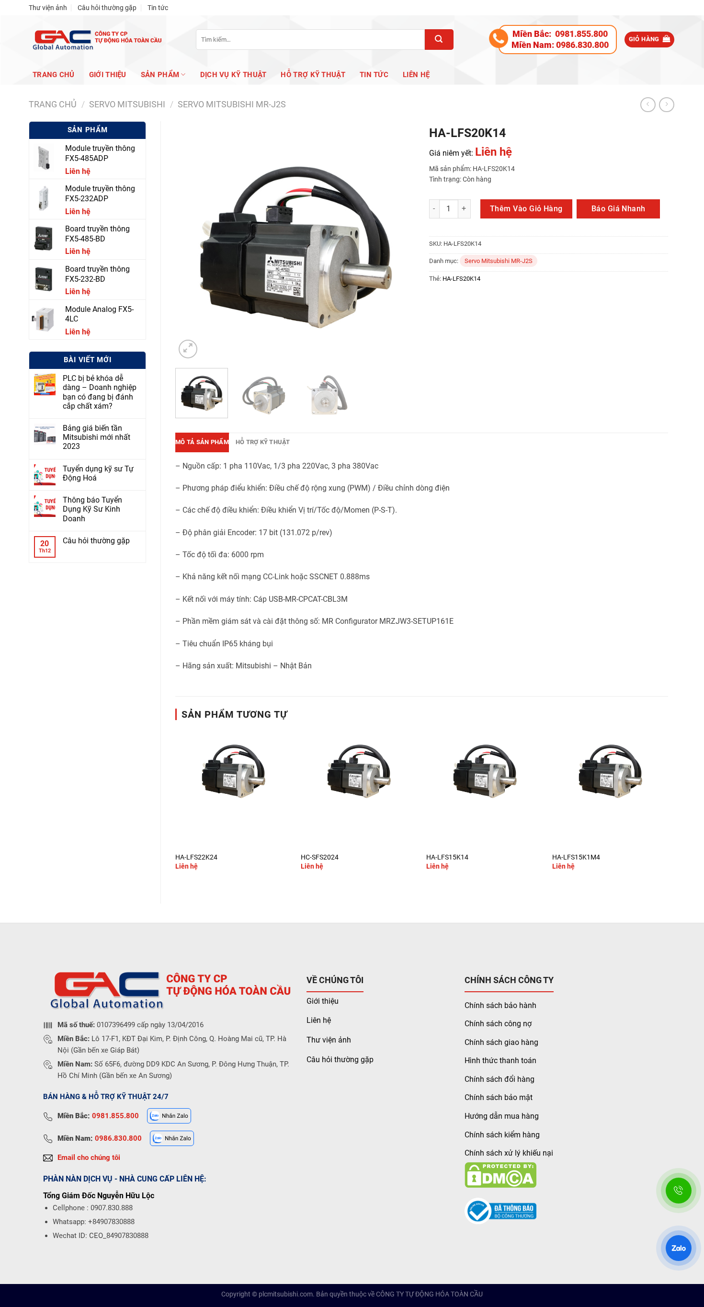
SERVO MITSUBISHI (127, 104)
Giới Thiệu (107, 74)
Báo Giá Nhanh (618, 208)
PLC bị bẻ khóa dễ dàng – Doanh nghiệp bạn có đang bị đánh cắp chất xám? (99, 392)
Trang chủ (54, 74)
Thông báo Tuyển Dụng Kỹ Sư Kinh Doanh (92, 509)
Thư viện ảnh (48, 7)
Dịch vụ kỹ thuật (233, 74)
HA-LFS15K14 (447, 857)
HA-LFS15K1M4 (576, 857)
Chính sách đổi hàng (499, 1079)
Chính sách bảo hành (500, 1005)
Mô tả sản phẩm (202, 442)
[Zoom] (188, 349)
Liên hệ (416, 74)
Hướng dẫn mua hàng (502, 1116)
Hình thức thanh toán (500, 1060)
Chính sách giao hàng (501, 1042)
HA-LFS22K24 (196, 857)
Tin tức (158, 7)
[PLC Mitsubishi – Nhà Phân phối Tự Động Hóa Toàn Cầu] (95, 39)
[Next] (397, 241)
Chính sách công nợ (498, 1023)
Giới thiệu (323, 1001)
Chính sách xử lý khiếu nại (509, 1153)
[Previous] (192, 241)
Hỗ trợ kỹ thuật (313, 74)
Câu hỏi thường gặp (107, 7)
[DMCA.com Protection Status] (500, 1174)
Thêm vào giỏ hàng (526, 208)
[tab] (202, 442)
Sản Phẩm (160, 74)
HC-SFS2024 (320, 857)
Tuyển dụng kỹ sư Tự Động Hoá (98, 473)
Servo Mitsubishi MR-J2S (232, 104)
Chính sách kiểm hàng (502, 1134)
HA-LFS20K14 (461, 278)
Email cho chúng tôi (88, 1157)
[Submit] (439, 39)
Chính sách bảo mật (499, 1097)
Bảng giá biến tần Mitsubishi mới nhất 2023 (96, 437)
